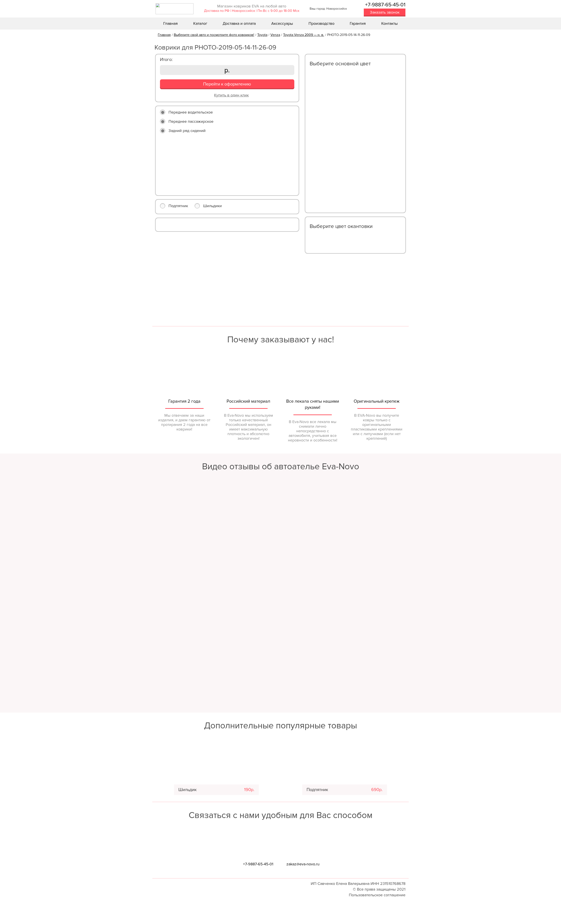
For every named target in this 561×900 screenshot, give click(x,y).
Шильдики (212, 205)
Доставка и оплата (239, 23)
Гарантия (358, 23)
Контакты (389, 23)
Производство (321, 23)
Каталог (200, 23)
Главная (170, 23)
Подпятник (178, 205)
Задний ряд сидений (187, 130)
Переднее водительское (191, 112)
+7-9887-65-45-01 (385, 5)
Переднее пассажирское (191, 121)
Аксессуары (282, 23)
